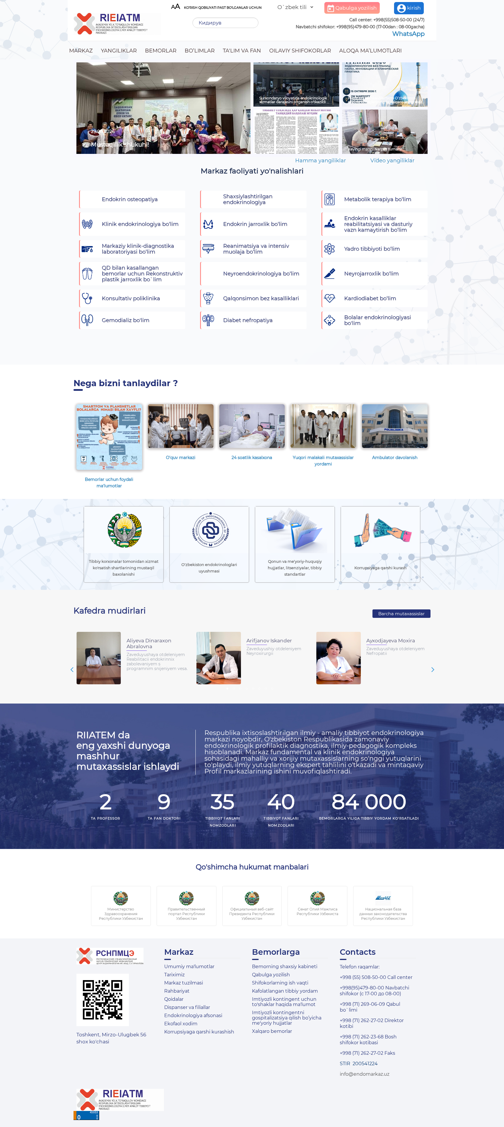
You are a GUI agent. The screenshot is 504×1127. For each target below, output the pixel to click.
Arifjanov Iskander (269, 641)
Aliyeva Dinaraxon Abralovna (149, 643)
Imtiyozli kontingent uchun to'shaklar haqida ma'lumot (284, 1001)
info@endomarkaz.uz (364, 1074)
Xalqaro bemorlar (272, 1031)
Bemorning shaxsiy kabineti (284, 966)
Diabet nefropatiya (248, 320)
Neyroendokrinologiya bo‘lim (261, 273)
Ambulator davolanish (394, 457)
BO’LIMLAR (200, 51)
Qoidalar (173, 999)
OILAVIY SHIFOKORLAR (300, 51)
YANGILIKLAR (119, 51)
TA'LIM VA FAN (242, 51)
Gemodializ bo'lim (125, 320)
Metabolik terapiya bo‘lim (377, 199)
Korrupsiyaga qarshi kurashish (199, 1032)
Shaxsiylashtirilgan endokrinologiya (247, 199)
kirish (413, 8)
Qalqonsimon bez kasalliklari (261, 298)
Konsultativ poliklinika (131, 298)
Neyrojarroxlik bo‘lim (371, 273)
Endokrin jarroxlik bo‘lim (255, 224)
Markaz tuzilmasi (183, 983)
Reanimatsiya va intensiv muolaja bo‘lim (256, 249)
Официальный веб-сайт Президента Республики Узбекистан (251, 914)
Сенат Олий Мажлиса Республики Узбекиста (317, 911)
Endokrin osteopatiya (130, 199)
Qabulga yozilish (355, 8)
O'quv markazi (180, 457)
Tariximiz (174, 974)
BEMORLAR (160, 51)
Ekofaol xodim (180, 1023)
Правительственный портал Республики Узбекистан (186, 914)
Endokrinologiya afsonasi (193, 1015)
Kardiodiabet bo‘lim (370, 298)
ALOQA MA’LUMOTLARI (370, 51)
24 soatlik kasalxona (252, 457)
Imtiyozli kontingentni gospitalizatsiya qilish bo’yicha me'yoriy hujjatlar (286, 1018)
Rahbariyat (177, 991)
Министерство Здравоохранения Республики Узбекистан (121, 914)
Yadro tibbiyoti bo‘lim (372, 249)
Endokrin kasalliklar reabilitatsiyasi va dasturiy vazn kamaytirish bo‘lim (378, 224)
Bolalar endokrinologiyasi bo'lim (377, 320)
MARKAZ (81, 51)
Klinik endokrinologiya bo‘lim (140, 224)
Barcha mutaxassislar (401, 613)
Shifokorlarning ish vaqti (280, 983)
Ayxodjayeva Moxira (390, 641)
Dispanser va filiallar (187, 1007)
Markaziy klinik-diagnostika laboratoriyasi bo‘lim (138, 249)
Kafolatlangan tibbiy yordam (285, 991)
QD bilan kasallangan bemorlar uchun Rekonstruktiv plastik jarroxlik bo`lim (142, 274)
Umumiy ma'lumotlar (189, 966)
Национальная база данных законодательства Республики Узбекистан (383, 914)
